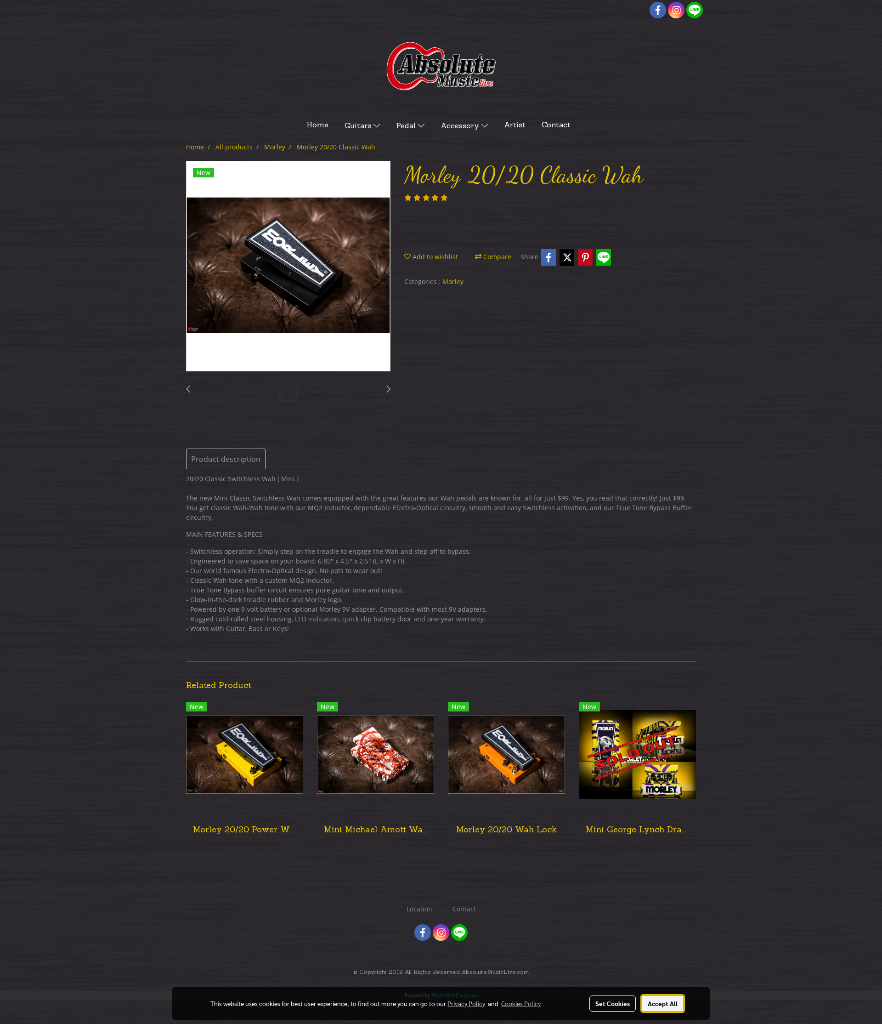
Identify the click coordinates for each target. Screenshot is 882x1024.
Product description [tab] (225, 459)
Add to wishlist (434, 256)
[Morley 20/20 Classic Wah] (288, 266)
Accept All (663, 1003)
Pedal (407, 126)
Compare (496, 256)
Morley (453, 281)
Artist (515, 125)
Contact (556, 125)
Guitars (359, 126)
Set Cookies (612, 1003)
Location (419, 909)
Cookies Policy (521, 1003)
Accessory (461, 126)
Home (317, 125)
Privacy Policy (466, 1003)
